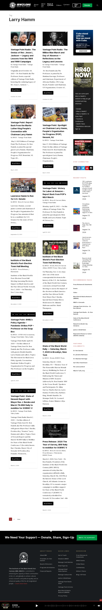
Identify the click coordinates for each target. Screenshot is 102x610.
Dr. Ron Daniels (78, 350)
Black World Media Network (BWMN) (82, 297)
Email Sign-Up (62, 566)
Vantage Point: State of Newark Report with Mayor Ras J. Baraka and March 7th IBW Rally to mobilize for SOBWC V (23, 402)
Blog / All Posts (81, 575)
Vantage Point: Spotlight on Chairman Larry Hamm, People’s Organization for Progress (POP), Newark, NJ (55, 131)
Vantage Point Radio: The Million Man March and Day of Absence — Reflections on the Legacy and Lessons (55, 55)
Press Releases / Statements (52, 453)
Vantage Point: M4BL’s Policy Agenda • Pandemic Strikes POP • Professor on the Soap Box (22, 325)
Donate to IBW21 (63, 559)
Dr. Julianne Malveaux (80, 355)
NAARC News (80, 124)
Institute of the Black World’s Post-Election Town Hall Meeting (53, 259)
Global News (80, 564)
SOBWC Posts (52, 268)
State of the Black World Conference (81, 319)
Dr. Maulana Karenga (80, 359)
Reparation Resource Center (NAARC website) (82, 334)
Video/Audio (62, 268)
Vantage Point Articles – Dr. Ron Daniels (82, 307)
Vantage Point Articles (65, 587)
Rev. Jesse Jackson (79, 367)
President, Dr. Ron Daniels (46, 559)
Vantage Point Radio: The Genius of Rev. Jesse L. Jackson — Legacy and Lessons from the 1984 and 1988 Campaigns (23, 55)
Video (75, 292)
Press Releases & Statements (82, 284)
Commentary (80, 567)
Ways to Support (87, 537)
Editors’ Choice (81, 571)
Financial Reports (45, 571)
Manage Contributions (65, 562)
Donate (78, 109)
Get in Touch (62, 555)
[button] (37, 605)
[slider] (64, 182)
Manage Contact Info (65, 575)
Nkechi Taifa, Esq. (79, 371)
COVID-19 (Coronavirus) (26, 335)
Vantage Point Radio (19, 64)
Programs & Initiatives (47, 567)
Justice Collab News (79, 330)
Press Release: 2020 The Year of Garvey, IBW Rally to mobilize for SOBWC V (55, 444)
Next (18, 519)
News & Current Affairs (26, 202)
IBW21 (15, 137)
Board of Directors (46, 564)
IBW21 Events (80, 560)
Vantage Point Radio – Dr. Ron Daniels (83, 313)
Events (52, 266)
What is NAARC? (81, 111)
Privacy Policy (62, 596)
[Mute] (60, 183)
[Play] (45, 183)
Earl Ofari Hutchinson (80, 363)
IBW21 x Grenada (78, 302)
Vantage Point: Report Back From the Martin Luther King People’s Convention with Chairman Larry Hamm (21, 128)
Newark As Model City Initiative (80, 325)
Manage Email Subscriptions (63, 570)
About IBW (43, 555)
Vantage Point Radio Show (65, 582)
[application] (55, 183)
